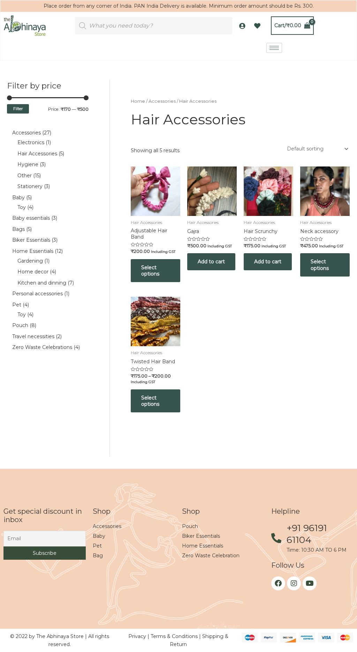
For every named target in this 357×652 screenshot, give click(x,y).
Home (138, 101)
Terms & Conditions (175, 636)
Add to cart (211, 261)
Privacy (137, 636)
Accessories (162, 101)
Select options (150, 270)
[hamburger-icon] (274, 48)
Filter (18, 108)
